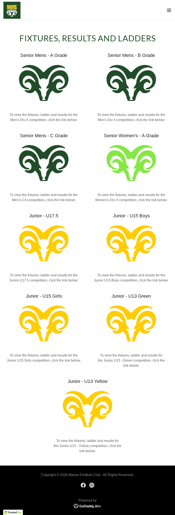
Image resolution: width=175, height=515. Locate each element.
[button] (169, 10)
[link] (11, 10)
